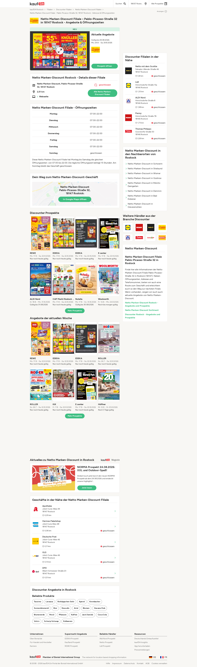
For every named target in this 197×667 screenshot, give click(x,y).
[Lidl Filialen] (128, 227)
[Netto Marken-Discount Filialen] (162, 227)
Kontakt (140, 663)
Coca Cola (102, 615)
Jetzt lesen (87, 488)
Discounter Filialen (64, 10)
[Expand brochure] (60, 50)
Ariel (76, 608)
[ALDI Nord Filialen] (128, 237)
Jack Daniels (87, 615)
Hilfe (108, 663)
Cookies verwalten (159, 663)
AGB (147, 663)
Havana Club (99, 608)
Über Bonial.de (36, 638)
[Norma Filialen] (162, 237)
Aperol (82, 601)
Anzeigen (160, 11)
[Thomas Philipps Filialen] (139, 237)
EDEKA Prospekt (72, 638)
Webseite (43, 96)
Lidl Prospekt (105, 646)
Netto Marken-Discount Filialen (88, 10)
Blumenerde (39, 615)
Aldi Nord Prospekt (107, 638)
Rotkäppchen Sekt (65, 601)
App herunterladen (142, 646)
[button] (75, 48)
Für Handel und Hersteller (41, 642)
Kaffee (74, 615)
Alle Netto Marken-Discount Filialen (102, 93)
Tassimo (37, 601)
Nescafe (65, 608)
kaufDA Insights (141, 642)
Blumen (86, 608)
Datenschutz (129, 663)
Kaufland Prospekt (72, 642)
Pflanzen (63, 615)
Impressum (117, 663)
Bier (55, 608)
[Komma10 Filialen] (151, 237)
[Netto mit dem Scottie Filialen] (151, 227)
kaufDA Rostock (36, 10)
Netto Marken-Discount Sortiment (142, 310)
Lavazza (49, 601)
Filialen (50, 10)
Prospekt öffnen (104, 66)
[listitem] (41, 238)
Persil (51, 615)
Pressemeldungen (142, 650)
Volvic (37, 621)
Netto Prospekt (106, 642)
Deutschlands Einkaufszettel (146, 638)
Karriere (33, 646)
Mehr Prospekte (75, 311)
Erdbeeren (68, 621)
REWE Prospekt (71, 646)
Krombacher (94, 601)
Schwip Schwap (51, 621)
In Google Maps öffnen (74, 199)
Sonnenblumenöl (41, 608)
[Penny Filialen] (139, 227)
